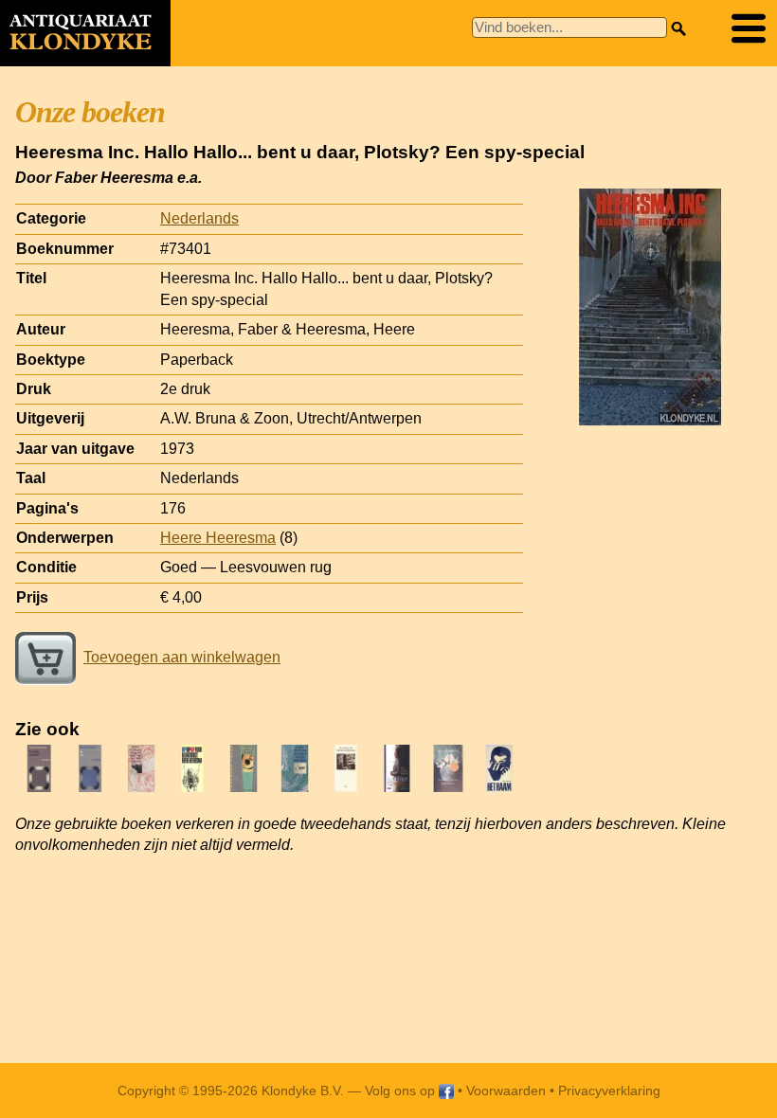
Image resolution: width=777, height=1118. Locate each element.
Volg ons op (402, 1090)
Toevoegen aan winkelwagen (181, 657)
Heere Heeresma (218, 538)
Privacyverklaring (609, 1090)
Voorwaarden (506, 1090)
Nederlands (199, 218)
